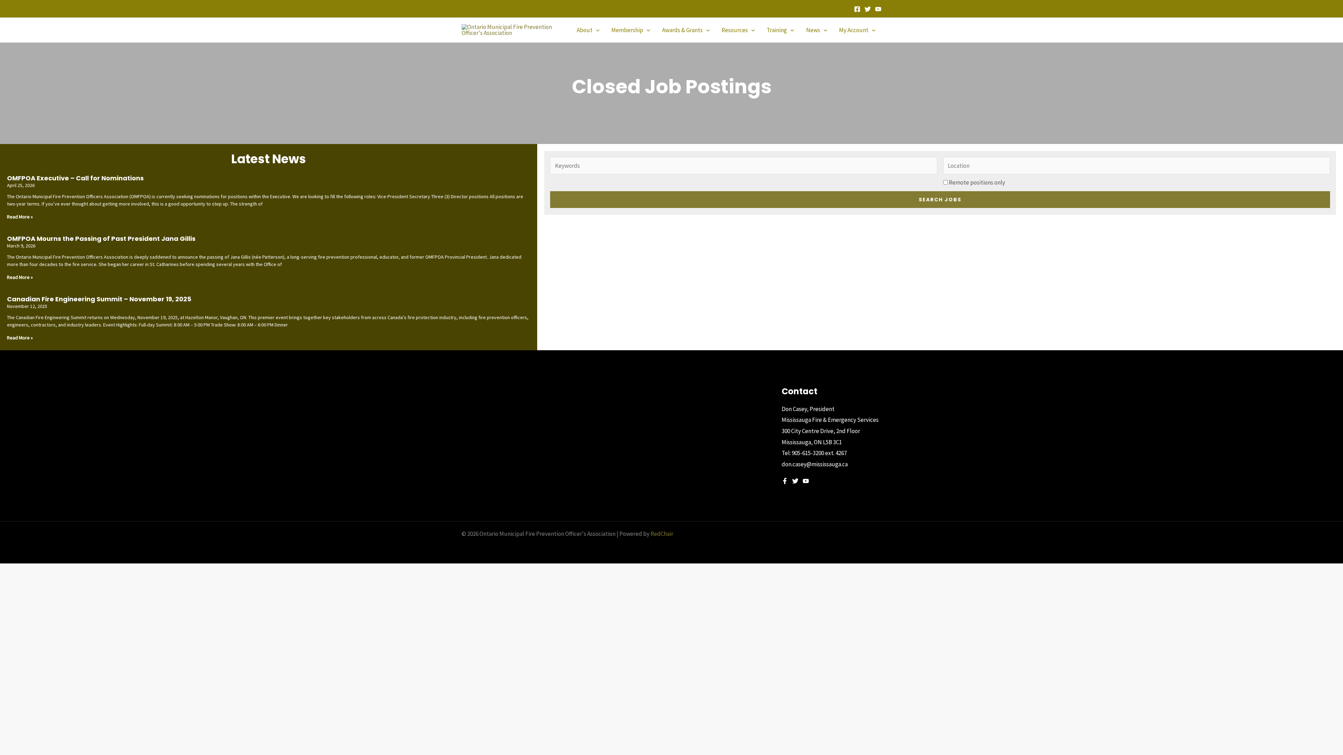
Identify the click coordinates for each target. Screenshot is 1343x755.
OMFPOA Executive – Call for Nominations (75, 178)
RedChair (662, 534)
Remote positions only (977, 182)
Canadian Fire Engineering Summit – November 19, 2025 (99, 299)
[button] (595, 30)
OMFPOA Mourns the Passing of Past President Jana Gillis (101, 238)
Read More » (20, 217)
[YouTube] (878, 9)
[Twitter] (868, 9)
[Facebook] (857, 9)
